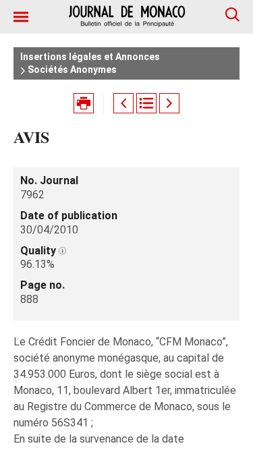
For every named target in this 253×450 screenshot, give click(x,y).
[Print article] (84, 103)
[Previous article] (123, 103)
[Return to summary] (146, 103)
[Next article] (169, 103)
